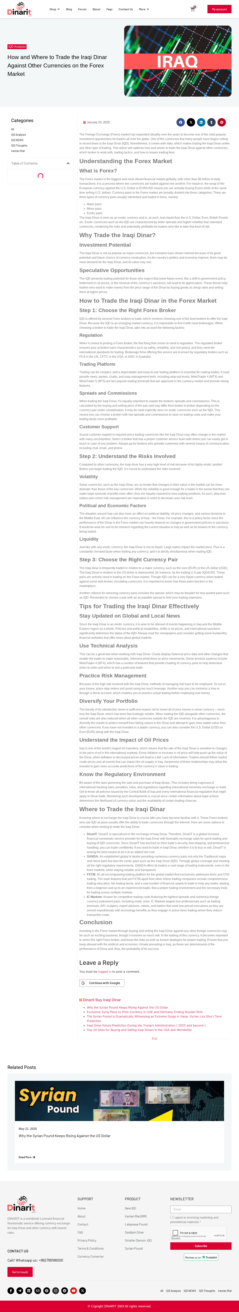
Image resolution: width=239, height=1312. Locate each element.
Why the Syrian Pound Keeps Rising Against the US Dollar (127, 1007)
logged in (104, 971)
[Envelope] (37, 1290)
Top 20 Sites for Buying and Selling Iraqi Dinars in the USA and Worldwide (139, 1030)
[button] (68, 163)
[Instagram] (55, 1290)
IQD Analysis (17, 46)
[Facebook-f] (10, 1290)
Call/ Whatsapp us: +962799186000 (35, 1260)
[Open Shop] (58, 9)
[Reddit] (64, 1290)
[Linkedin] (28, 1290)
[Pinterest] (46, 1290)
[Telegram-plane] (19, 1290)
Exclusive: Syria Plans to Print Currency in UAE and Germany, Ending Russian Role (145, 1012)
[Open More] (147, 9)
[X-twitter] (82, 1290)
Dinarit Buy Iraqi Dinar (102, 1000)
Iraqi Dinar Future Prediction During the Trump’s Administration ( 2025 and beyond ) (146, 1025)
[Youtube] (73, 1290)
